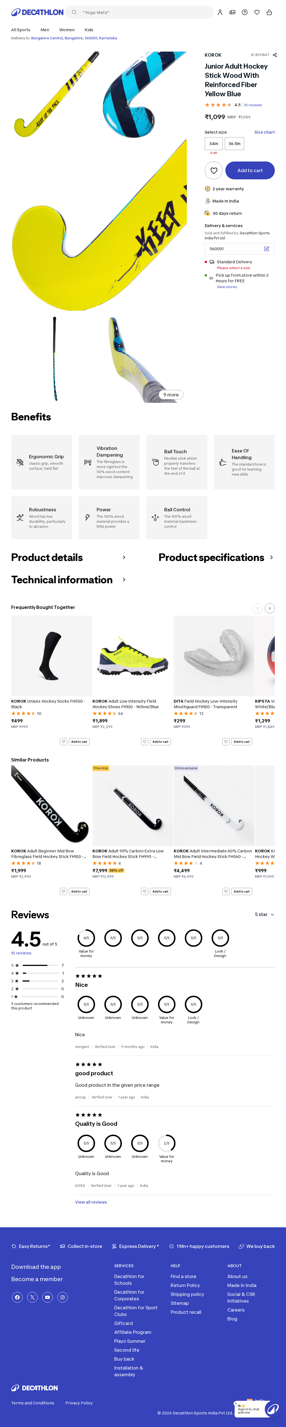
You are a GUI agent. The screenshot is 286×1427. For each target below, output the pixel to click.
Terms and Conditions (32, 1403)
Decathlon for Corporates (129, 1295)
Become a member (37, 1279)
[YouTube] (47, 1297)
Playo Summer (130, 1341)
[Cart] (269, 12)
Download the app (36, 1267)
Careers (236, 1310)
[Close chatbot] (235, 1403)
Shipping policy (187, 1294)
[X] (32, 1297)
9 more (171, 394)
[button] (22, 30)
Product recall (186, 1312)
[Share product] (274, 55)
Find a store (183, 1276)
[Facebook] (17, 1297)
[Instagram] (62, 1297)
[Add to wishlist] (214, 170)
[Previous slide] (257, 608)
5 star (261, 914)
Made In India (241, 1285)
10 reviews (253, 105)
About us (237, 1276)
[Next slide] (270, 608)
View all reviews (91, 1202)
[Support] (244, 12)
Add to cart (79, 741)
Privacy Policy (79, 1403)
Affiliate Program (132, 1332)
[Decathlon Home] (37, 12)
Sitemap (180, 1303)
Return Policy (185, 1285)
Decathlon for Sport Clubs (136, 1311)
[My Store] (232, 12)
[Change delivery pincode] (266, 248)
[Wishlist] (257, 12)
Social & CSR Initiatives (241, 1297)
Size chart (264, 132)
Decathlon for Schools (129, 1280)
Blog (232, 1319)
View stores (227, 287)
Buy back (124, 1359)
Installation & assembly (128, 1371)
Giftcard (123, 1323)
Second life (126, 1350)
